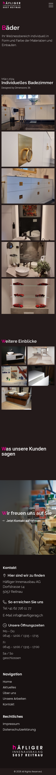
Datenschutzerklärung (19, 729)
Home (7, 682)
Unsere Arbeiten (14, 699)
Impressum (11, 724)
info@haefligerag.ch (28, 615)
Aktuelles (9, 687)
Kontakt (8, 704)
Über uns (9, 693)
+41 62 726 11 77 (19, 608)
